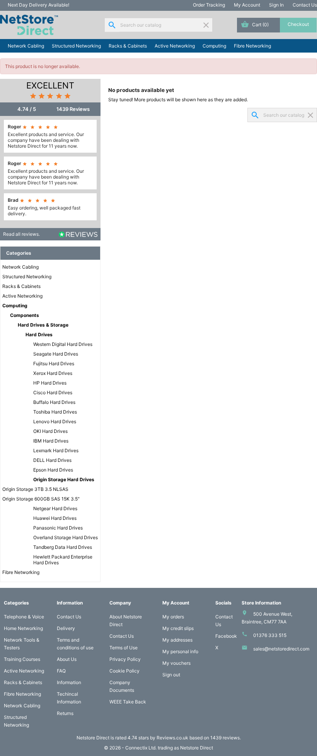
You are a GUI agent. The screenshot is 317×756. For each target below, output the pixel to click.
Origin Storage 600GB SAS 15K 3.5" (41, 499)
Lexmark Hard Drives (55, 450)
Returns (65, 713)
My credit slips (178, 628)
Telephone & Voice (24, 617)
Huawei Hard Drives (55, 518)
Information (69, 682)
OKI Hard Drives (50, 431)
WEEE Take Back (127, 702)
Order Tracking (209, 5)
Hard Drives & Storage (43, 325)
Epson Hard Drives (53, 470)
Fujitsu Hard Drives (53, 363)
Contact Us (305, 5)
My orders (173, 617)
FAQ (61, 671)
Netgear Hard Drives (55, 508)
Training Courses (22, 659)
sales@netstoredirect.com (281, 649)
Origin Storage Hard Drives (63, 479)
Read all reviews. (21, 234)
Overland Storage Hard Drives (65, 537)
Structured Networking (76, 46)
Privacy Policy (125, 659)
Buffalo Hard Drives (54, 402)
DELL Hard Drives (52, 460)
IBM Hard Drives (50, 441)
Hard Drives (39, 334)
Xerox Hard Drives (52, 373)
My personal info (180, 651)
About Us (67, 659)
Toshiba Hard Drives (55, 412)
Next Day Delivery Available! (38, 5)
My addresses (177, 640)
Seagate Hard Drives (55, 354)
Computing (214, 46)
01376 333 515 (269, 635)
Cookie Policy (124, 671)
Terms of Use (123, 647)
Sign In (276, 5)
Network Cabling (26, 46)
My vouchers (176, 663)
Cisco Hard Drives (52, 392)
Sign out (171, 675)
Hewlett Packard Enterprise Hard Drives (62, 559)
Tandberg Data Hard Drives (62, 547)
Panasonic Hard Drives (58, 528)
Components (24, 315)
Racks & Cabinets (128, 46)
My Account (247, 5)
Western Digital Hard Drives (62, 344)
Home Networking (23, 628)
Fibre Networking (252, 46)
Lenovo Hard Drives (54, 421)
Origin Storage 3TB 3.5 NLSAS (35, 489)
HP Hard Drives (49, 383)
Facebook (226, 636)
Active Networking (175, 46)
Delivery (66, 628)
